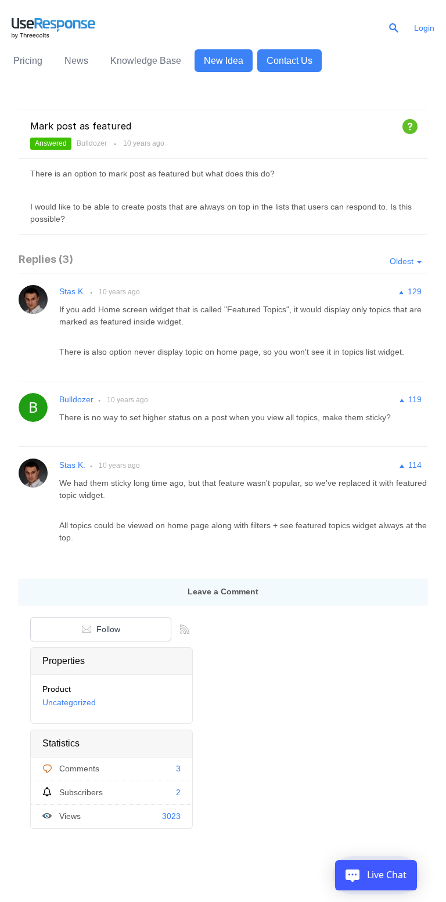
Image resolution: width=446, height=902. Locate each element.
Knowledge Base (145, 61)
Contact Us (289, 61)
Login (424, 28)
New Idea (223, 61)
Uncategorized (69, 702)
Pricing (27, 61)
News (76, 61)
